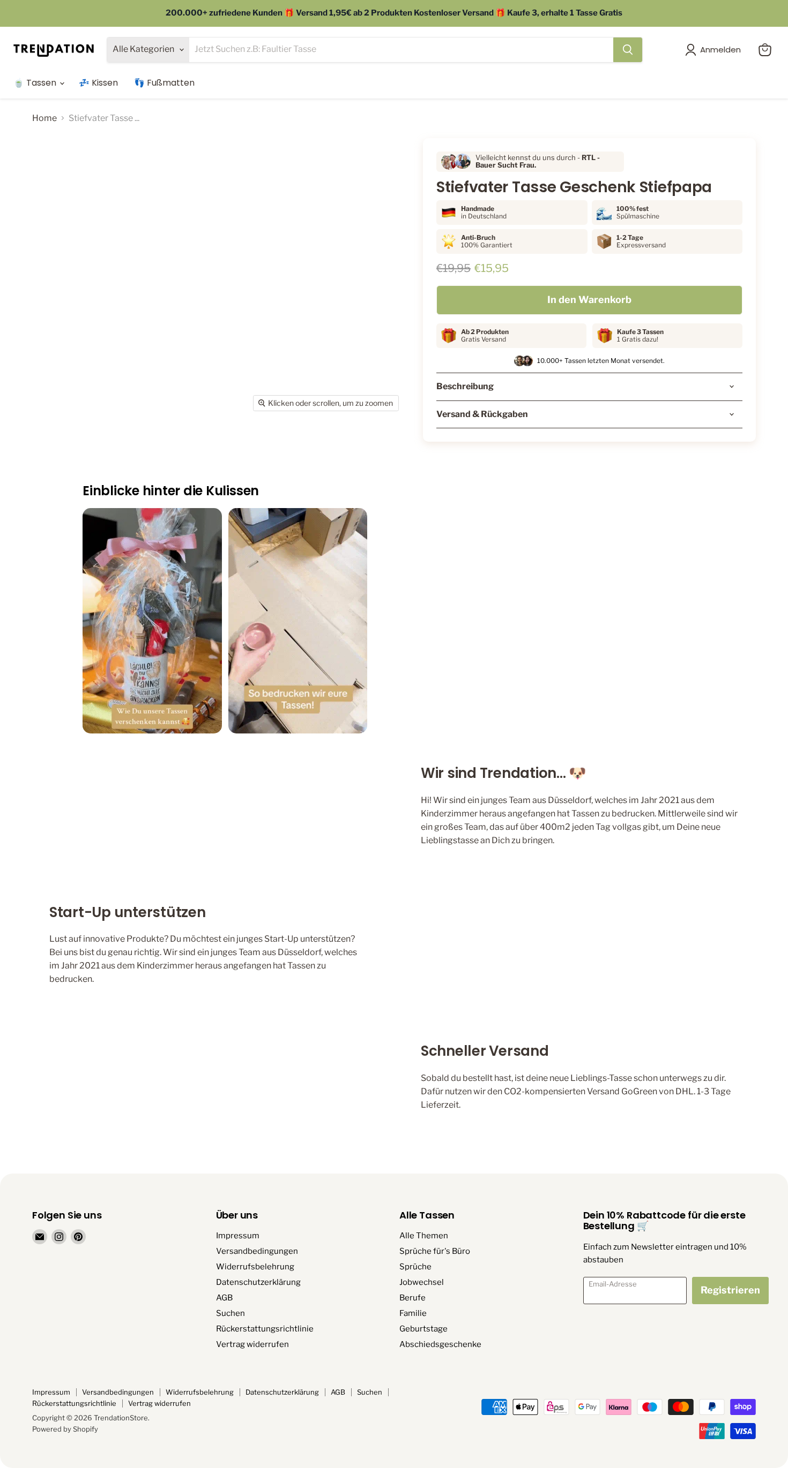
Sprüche (415, 1267)
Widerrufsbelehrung (255, 1267)
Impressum (237, 1235)
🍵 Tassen (35, 83)
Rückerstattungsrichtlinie (265, 1329)
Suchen (230, 1313)
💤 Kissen (98, 83)
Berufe (412, 1298)
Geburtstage (423, 1329)
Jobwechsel (421, 1282)
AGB (224, 1298)
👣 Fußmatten (164, 83)
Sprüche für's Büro (434, 1251)
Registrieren (730, 1290)
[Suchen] (627, 49)
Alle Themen (423, 1235)
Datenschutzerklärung (258, 1282)
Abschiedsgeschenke (440, 1344)
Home (44, 118)
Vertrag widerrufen (252, 1344)
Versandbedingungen (257, 1251)
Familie (413, 1313)
